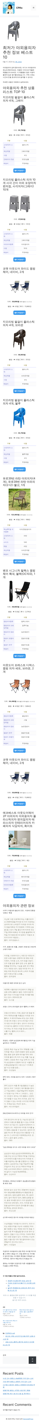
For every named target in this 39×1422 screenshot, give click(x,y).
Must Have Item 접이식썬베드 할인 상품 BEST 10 (27, 1311)
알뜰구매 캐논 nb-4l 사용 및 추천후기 (16, 1394)
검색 (4, 1355)
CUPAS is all (10, 1333)
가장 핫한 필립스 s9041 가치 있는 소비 (17, 1382)
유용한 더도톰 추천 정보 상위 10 (19, 1281)
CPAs (19, 7)
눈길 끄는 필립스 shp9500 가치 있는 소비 (18, 1378)
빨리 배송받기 (19, 170)
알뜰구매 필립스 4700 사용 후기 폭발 (16, 1390)
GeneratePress (28, 1419)
